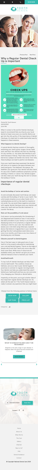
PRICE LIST (26, 300)
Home (19, 428)
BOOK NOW (12, 296)
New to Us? (19, 448)
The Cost (19, 438)
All (9, 307)
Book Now (27, 402)
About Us (19, 431)
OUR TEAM (12, 300)
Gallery (19, 441)
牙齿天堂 (19, 445)
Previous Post (23, 54)
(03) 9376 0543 (14, 402)
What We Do (19, 435)
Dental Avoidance (19, 454)
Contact (19, 458)
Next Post (32, 54)
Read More (19, 356)
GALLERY (25, 296)
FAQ (19, 451)
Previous (1, 364)
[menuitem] (19, 428)
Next (37, 364)
